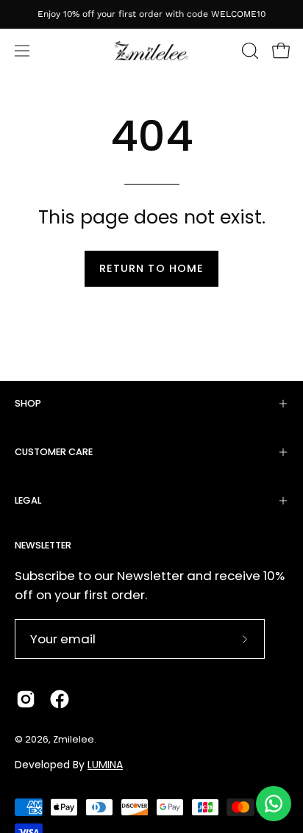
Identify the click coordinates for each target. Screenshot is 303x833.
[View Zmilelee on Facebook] (60, 699)
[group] (151, 14)
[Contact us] (273, 803)
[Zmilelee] (151, 51)
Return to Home (151, 268)
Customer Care (54, 452)
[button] (248, 50)
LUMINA (105, 764)
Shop (28, 403)
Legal (28, 500)
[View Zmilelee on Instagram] (26, 699)
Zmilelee (73, 739)
